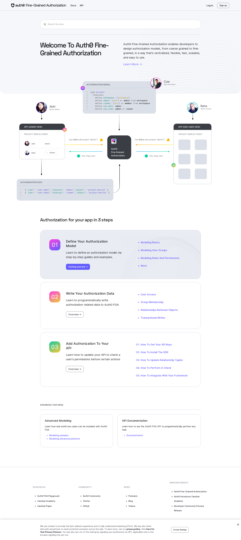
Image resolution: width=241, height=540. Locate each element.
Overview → (74, 314)
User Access (148, 294)
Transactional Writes (153, 317)
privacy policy (133, 529)
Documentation (134, 435)
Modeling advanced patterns (64, 438)
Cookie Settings (180, 530)
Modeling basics (150, 242)
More (144, 265)
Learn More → (132, 64)
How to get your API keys (156, 344)
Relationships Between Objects (159, 309)
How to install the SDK (154, 352)
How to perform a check (156, 367)
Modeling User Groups (154, 250)
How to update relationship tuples (162, 360)
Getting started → (78, 266)
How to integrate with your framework (164, 375)
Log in (210, 5)
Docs (73, 5)
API (81, 5)
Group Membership (152, 302)
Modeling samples (58, 435)
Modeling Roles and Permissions (160, 258)
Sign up (223, 5)
